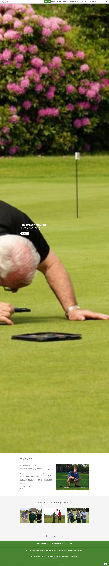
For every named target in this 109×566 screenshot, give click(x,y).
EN (106, 1)
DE (104, 1)
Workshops (57, 444)
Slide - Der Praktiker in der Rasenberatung (51, 444)
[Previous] (2, 228)
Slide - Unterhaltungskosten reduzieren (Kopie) (53, 444)
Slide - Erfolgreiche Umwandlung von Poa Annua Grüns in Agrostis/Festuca (54, 444)
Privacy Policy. (61, 564)
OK (105, 564)
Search (100, 1)
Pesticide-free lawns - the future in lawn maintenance (52, 444)
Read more (24, 233)
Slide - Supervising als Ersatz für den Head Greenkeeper (56, 444)
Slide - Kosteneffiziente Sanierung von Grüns (55, 444)
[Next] (106, 228)
